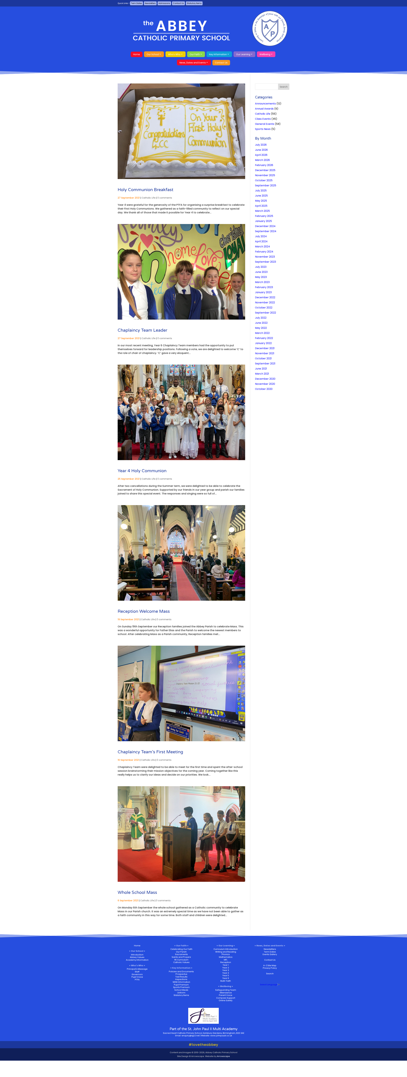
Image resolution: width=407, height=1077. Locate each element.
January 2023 (263, 292)
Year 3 (225, 970)
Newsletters (150, 3)
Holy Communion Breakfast (145, 189)
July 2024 (261, 236)
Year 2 (225, 967)
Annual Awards (264, 108)
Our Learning (243, 54)
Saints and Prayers (181, 957)
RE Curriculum (181, 959)
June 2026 (261, 150)
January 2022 (263, 343)
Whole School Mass (137, 892)
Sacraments (181, 954)
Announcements (265, 103)
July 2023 (260, 267)
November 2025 (265, 175)
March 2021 (262, 374)
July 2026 (261, 145)
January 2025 (263, 221)
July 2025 (261, 190)
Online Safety (225, 1000)
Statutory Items (194, 3)
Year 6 (225, 978)
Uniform (181, 992)
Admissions (164, 3)
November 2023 (265, 257)
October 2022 (263, 307)
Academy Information (137, 960)
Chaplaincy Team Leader (142, 330)
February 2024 (264, 251)
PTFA (137, 979)
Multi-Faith (225, 981)
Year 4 (225, 973)
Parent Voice (225, 995)
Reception (225, 962)
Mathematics (225, 957)
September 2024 (265, 231)
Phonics (226, 954)
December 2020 (265, 379)
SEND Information (181, 982)
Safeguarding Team (225, 990)
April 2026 (261, 155)
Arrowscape (223, 1056)
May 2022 (261, 328)
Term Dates (136, 3)
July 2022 (260, 318)
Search (270, 973)
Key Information (218, 54)
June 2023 (261, 272)
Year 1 (226, 965)
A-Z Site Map (269, 965)
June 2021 (261, 368)
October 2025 (263, 180)
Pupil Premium (181, 984)
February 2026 (264, 165)
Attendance (226, 992)
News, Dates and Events (192, 62)
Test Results (181, 976)
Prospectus (181, 974)
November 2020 (265, 384)
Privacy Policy (270, 968)
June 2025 (261, 195)
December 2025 (265, 170)
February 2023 (264, 287)
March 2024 (262, 246)
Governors (137, 974)
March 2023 (262, 282)
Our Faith (195, 54)
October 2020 (263, 389)
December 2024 (265, 226)
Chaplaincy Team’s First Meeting (150, 752)
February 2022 (264, 338)
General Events (264, 124)
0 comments (164, 197)
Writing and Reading (225, 951)
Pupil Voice (137, 977)
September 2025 (265, 185)
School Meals (181, 990)
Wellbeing (264, 54)
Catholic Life (148, 197)
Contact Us (178, 3)
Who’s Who (174, 54)
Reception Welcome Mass (144, 611)
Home (136, 54)
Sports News (263, 129)
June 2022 (261, 323)
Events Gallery (270, 954)
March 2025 (262, 211)
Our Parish (181, 951)
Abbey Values (137, 957)
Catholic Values (181, 962)
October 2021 (263, 358)
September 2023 (265, 262)
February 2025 (264, 216)
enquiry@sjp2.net (191, 1035)
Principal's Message (137, 969)
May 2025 (261, 201)
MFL (225, 959)
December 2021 (265, 348)
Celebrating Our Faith (181, 949)
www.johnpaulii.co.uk (221, 1035)
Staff (137, 971)
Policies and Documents (181, 971)
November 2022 (265, 302)
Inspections (181, 979)
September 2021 (265, 363)
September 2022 (265, 312)
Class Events (263, 119)
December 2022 (265, 297)
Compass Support (225, 998)
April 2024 (261, 241)
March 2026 (262, 160)
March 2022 (262, 333)
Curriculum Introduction (226, 949)
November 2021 (264, 353)
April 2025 (261, 206)
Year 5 (225, 975)
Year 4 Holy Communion (142, 470)
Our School (153, 54)
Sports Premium (181, 987)
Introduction (137, 954)
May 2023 (261, 277)
